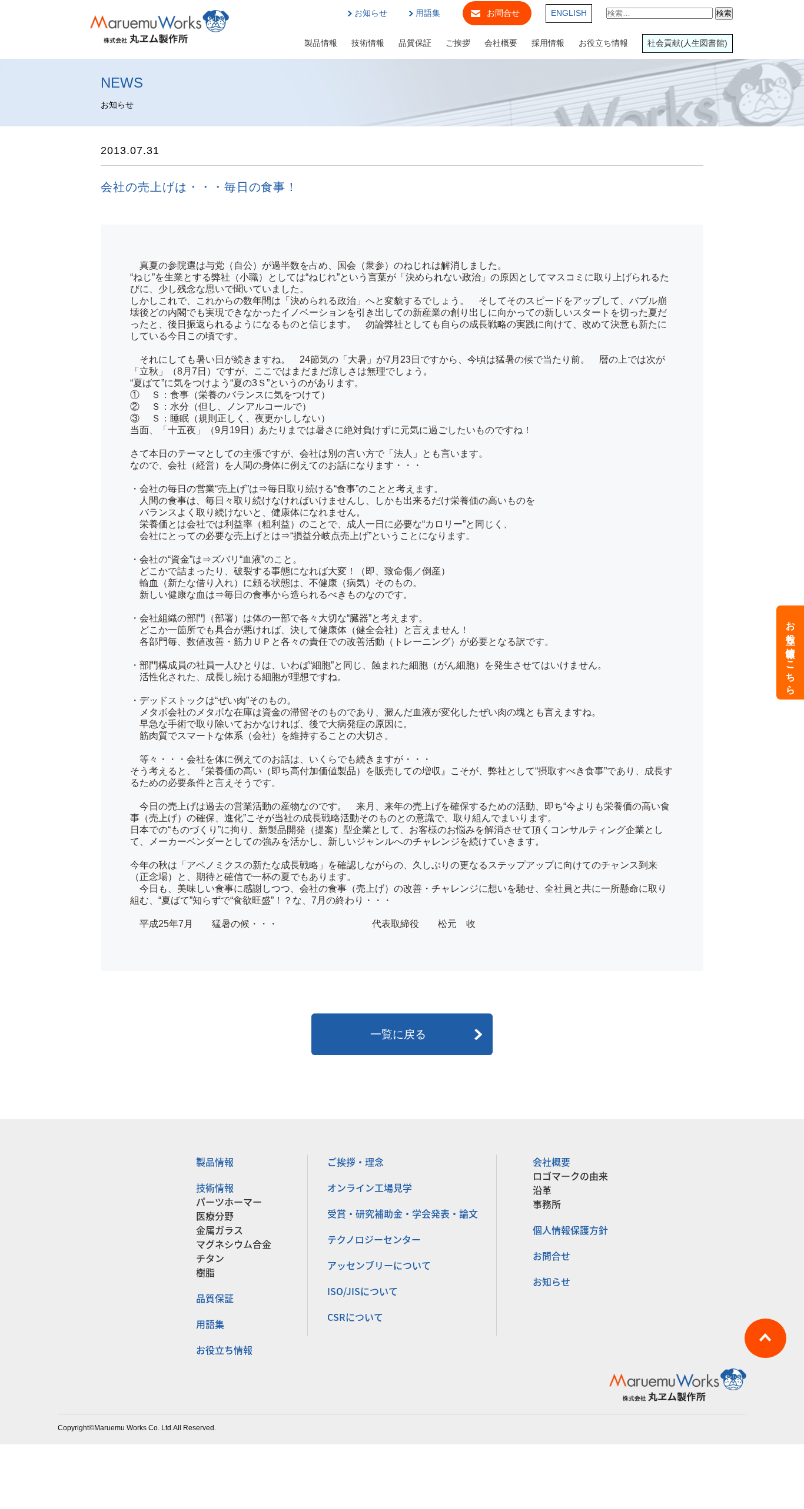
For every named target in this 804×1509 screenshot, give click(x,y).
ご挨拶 (458, 43)
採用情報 (547, 43)
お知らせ (370, 13)
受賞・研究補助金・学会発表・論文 (402, 1213)
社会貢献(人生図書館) (687, 43)
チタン (210, 1258)
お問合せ (503, 13)
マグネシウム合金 (233, 1244)
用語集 (428, 13)
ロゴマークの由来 (570, 1176)
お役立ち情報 (603, 43)
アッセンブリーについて (379, 1265)
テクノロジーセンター (374, 1239)
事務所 (547, 1204)
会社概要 (500, 43)
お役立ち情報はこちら (791, 652)
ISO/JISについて (362, 1291)
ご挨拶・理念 (355, 1162)
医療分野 (215, 1216)
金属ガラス (219, 1230)
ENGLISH (569, 13)
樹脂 (205, 1272)
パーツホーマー (229, 1202)
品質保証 (414, 43)
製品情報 (320, 43)
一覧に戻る (398, 1034)
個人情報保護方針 (570, 1230)
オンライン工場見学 (369, 1187)
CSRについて (355, 1317)
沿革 (542, 1190)
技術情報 (367, 43)
